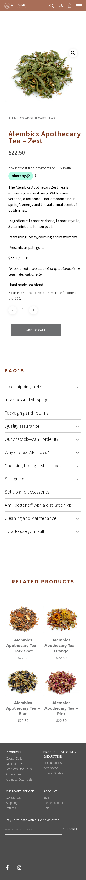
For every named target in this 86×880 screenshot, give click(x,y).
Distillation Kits (16, 763)
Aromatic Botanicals (19, 779)
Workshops (50, 768)
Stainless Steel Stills (19, 769)
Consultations (52, 762)
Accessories (13, 774)
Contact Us (13, 797)
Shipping (11, 803)
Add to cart (36, 330)
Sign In (47, 797)
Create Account (53, 803)
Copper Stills (14, 758)
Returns (11, 808)
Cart (46, 808)
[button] (73, 53)
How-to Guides (53, 773)
